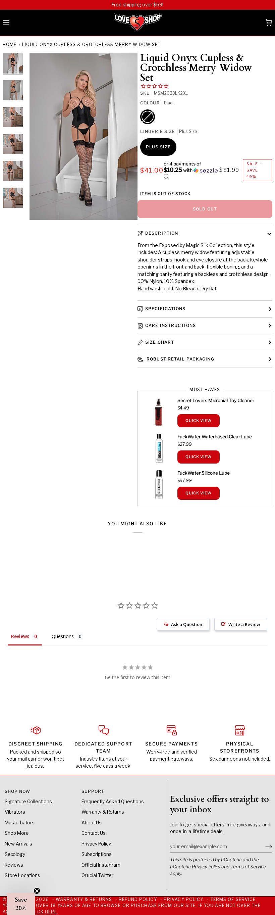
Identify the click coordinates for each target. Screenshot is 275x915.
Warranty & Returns (102, 812)
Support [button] (93, 791)
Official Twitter (97, 875)
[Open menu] (13, 23)
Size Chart (159, 342)
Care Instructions (170, 325)
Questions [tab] (63, 636)
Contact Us (93, 833)
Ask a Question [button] (186, 624)
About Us (91, 822)
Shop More (17, 833)
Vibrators (15, 812)
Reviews (14, 865)
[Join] (263, 846)
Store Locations (22, 875)
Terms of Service (248, 866)
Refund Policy (138, 899)
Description (161, 233)
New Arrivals (18, 844)
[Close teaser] (37, 890)
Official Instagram (100, 865)
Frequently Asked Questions (112, 801)
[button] (191, 170)
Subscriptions (96, 854)
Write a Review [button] (244, 624)
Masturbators (20, 822)
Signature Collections (28, 801)
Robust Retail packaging (179, 359)
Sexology (15, 854)
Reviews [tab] (20, 636)
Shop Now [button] (18, 791)
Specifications (165, 308)
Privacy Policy (206, 866)
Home (9, 44)
